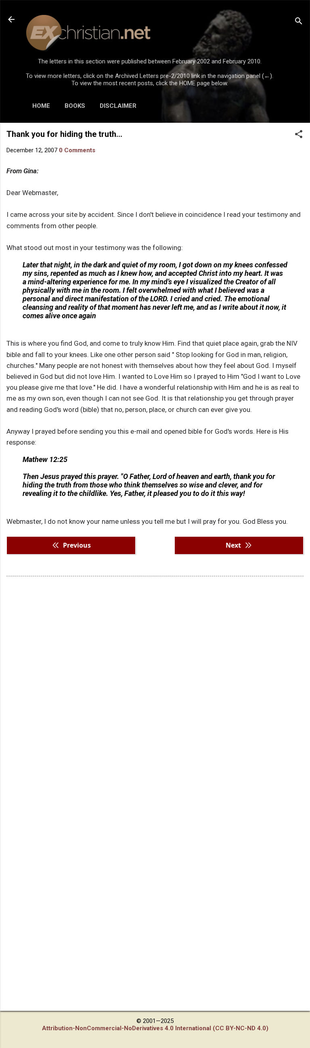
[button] (299, 135)
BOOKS (75, 105)
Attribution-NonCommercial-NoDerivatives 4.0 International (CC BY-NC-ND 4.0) (155, 1028)
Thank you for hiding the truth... (64, 134)
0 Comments (77, 150)
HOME (41, 105)
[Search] (299, 22)
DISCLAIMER (118, 105)
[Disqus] (155, 685)
